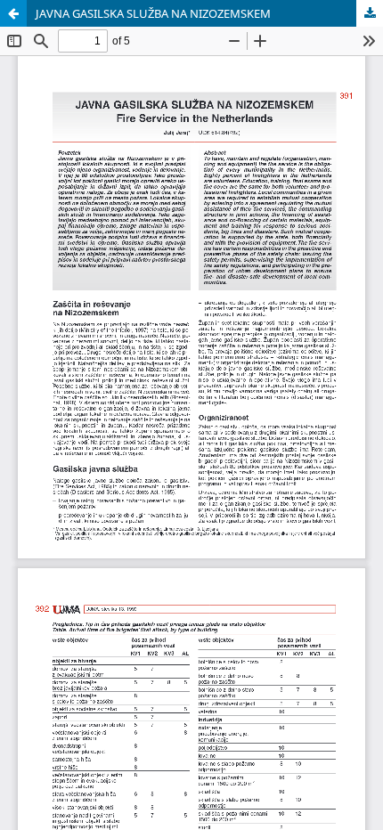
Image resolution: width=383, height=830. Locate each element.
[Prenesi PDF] (369, 13)
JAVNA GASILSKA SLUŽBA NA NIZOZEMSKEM (153, 13)
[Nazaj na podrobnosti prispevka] (13, 13)
